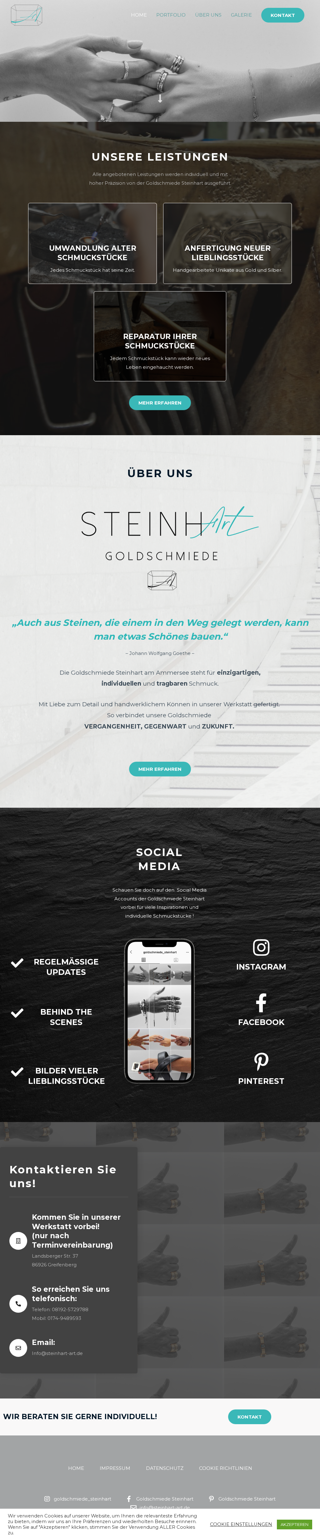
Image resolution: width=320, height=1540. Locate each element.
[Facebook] (261, 1003)
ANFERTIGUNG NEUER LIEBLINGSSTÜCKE (228, 253)
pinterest (261, 1081)
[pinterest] (261, 1062)
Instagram (261, 966)
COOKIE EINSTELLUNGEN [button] (241, 1524)
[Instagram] (261, 947)
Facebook (261, 1022)
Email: (43, 1342)
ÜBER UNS (208, 15)
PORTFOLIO (171, 15)
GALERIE (241, 15)
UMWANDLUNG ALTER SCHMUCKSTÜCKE (92, 253)
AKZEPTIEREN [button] (294, 1524)
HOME (139, 15)
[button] (282, 15)
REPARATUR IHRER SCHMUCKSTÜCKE (160, 341)
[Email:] (18, 1348)
